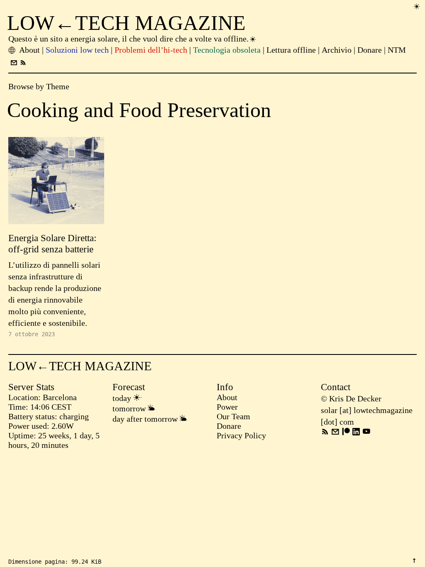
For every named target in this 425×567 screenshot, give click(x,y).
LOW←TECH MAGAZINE (126, 22)
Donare (229, 425)
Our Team (233, 416)
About (227, 397)
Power (227, 406)
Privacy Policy (241, 435)
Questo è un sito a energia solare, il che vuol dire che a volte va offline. (128, 38)
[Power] (417, 6)
